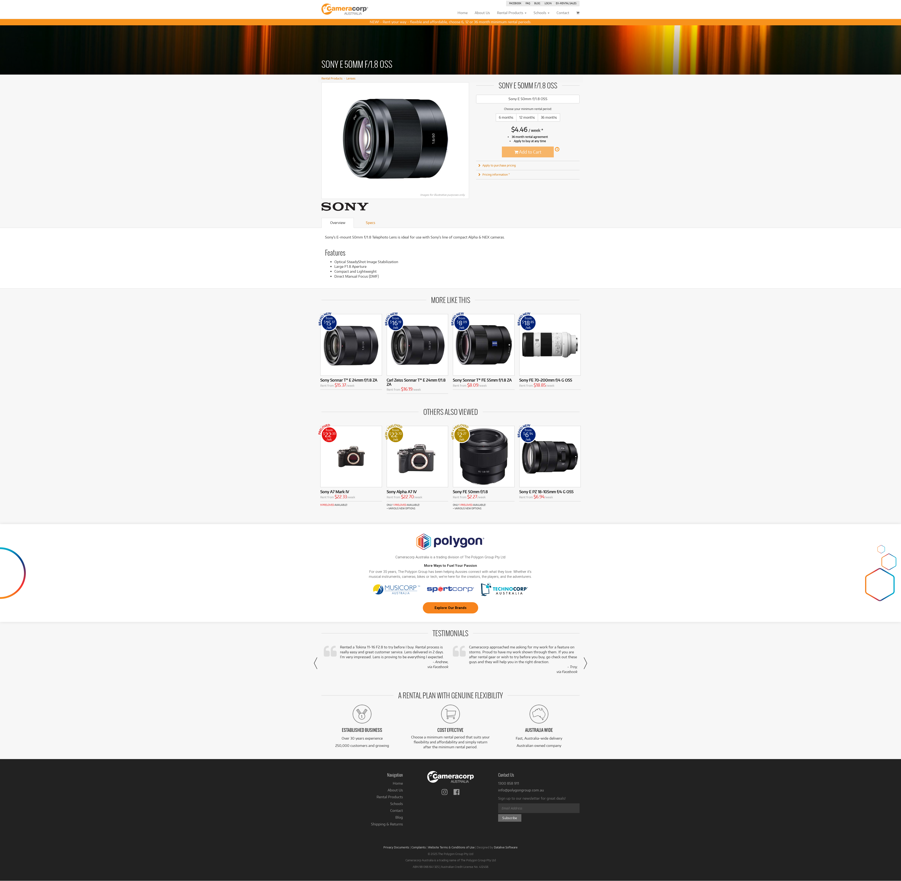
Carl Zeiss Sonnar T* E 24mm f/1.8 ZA (416, 382)
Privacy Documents (396, 847)
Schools (396, 804)
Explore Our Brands (450, 608)
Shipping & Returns (387, 824)
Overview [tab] (337, 222)
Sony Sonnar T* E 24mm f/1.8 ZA (348, 380)
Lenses (350, 78)
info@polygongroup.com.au (521, 790)
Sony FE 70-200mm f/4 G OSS (545, 380)
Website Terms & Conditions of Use (451, 847)
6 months (506, 117)
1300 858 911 (508, 783)
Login (548, 3)
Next (462, 138)
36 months (549, 117)
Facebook (515, 3)
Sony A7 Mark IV (334, 491)
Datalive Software (506, 847)
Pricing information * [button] (496, 174)
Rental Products (332, 78)
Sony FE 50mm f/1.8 (470, 491)
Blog (537, 3)
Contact (396, 810)
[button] (315, 663)
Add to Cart (529, 152)
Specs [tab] (370, 222)
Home (398, 783)
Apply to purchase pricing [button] (499, 165)
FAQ (528, 3)
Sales (566, 3)
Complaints (418, 847)
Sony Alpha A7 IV (402, 491)
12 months (527, 117)
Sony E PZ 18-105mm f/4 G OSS (546, 491)
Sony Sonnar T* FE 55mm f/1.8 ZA (482, 380)
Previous (327, 138)
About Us (395, 790)
